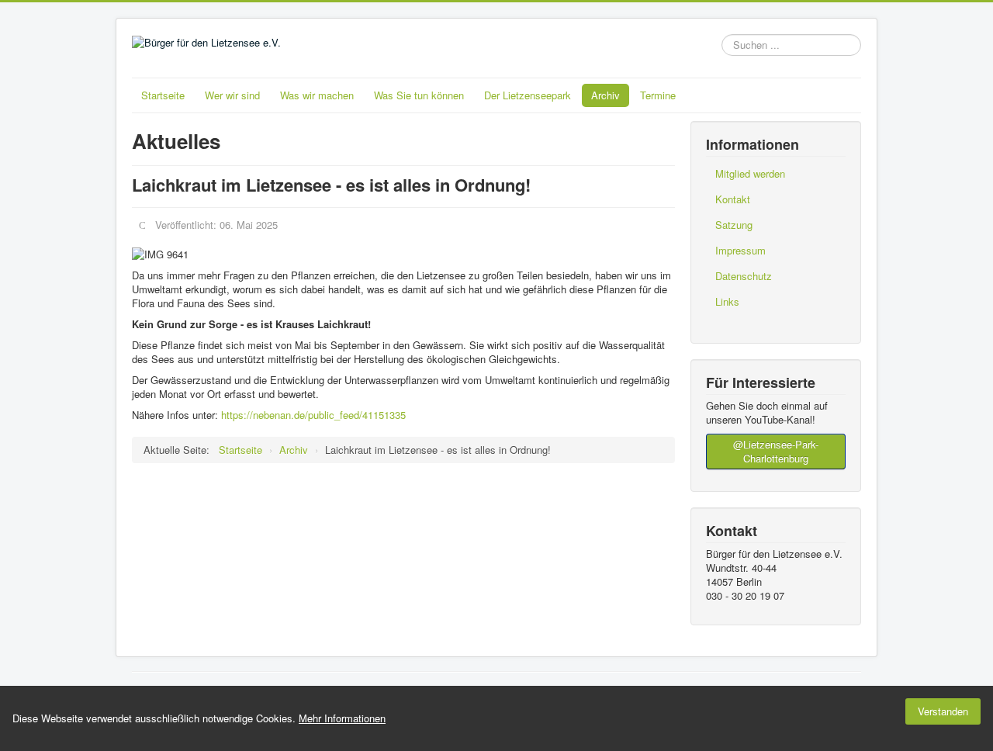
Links (727, 301)
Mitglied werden (750, 173)
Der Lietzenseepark (527, 95)
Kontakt (732, 199)
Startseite (163, 95)
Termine (658, 95)
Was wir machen (317, 95)
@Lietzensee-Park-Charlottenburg (775, 451)
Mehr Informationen (342, 718)
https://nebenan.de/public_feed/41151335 (313, 414)
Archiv (605, 95)
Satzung (734, 224)
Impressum (740, 250)
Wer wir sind (232, 95)
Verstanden (943, 711)
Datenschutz (743, 275)
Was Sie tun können (419, 95)
